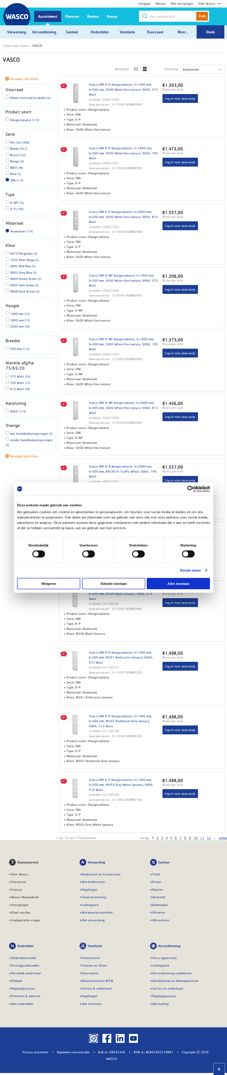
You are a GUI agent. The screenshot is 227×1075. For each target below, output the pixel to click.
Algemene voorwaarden (73, 1052)
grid (136, 67)
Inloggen (145, 3)
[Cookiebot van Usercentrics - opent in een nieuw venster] (190, 488)
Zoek (202, 16)
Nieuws (161, 3)
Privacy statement (35, 1052)
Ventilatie (95, 946)
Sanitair (164, 862)
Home (24, 45)
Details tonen (190, 570)
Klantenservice (27, 862)
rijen (145, 67)
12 (209, 838)
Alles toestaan (178, 584)
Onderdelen (25, 946)
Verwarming (96, 862)
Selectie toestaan (113, 584)
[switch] (88, 553)
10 (196, 838)
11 (202, 838)
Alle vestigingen (182, 3)
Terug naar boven (219, 1069)
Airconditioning (169, 946)
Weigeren (48, 584)
